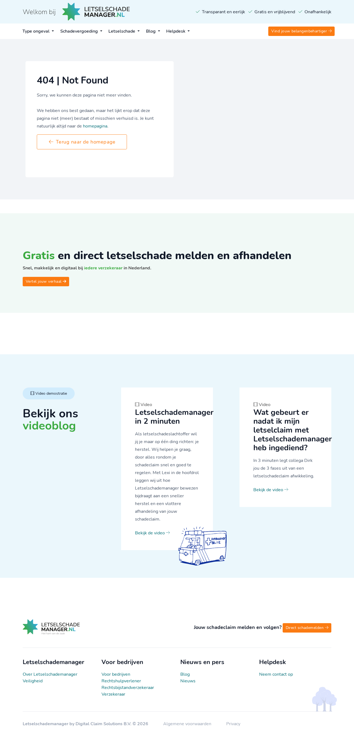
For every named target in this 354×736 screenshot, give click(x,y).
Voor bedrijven (115, 674)
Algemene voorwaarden (187, 724)
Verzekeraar (113, 694)
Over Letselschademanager (50, 674)
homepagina (95, 126)
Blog (151, 31)
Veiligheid (33, 681)
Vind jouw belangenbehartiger (299, 31)
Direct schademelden (305, 627)
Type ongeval (36, 31)
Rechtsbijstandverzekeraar (127, 688)
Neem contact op (276, 674)
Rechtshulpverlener (121, 681)
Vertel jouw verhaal (44, 281)
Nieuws (188, 681)
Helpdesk (176, 31)
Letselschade (122, 31)
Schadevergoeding (79, 31)
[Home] (51, 633)
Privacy (233, 724)
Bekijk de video (150, 533)
